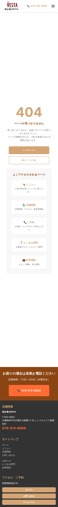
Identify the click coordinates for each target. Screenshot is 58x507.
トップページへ (29, 150)
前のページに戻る (29, 160)
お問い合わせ (8, 455)
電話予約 (29, 490)
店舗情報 (6, 451)
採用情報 (6, 467)
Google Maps (29, 502)
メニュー (6, 448)
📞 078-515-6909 (29, 390)
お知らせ (6, 460)
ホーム (5, 444)
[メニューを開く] (53, 6)
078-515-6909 (14, 428)
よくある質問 (8, 464)
